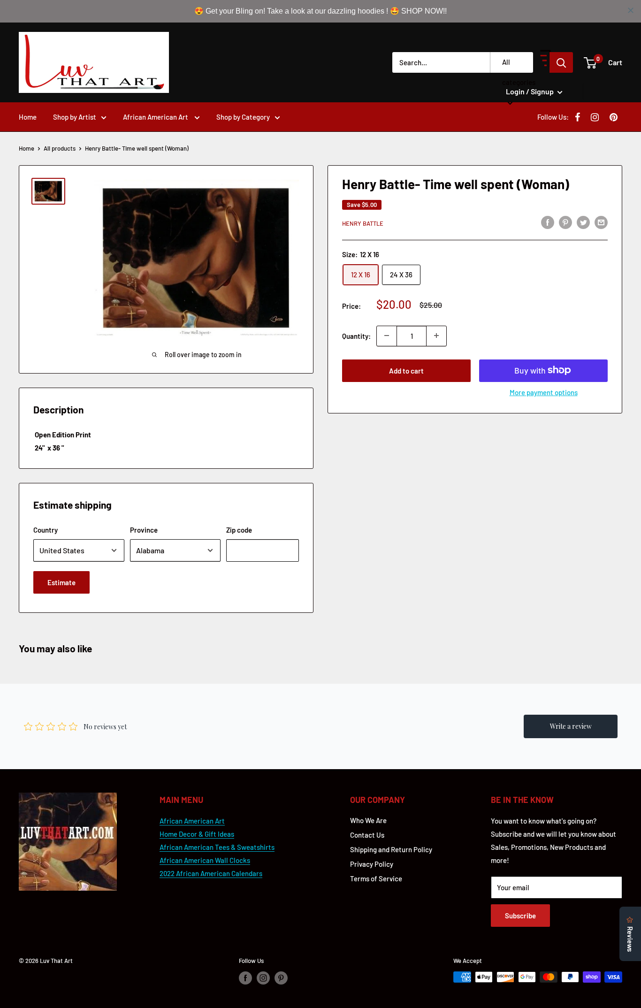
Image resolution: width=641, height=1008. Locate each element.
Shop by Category (243, 117)
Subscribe (520, 915)
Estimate (61, 582)
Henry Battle (362, 223)
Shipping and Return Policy (391, 849)
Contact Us (367, 835)
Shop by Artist (74, 117)
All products (60, 148)
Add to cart (406, 370)
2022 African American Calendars (211, 873)
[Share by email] (601, 222)
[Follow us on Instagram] (263, 978)
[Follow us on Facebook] (245, 978)
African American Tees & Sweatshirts (217, 847)
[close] (630, 10)
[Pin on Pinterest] (565, 222)
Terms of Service (376, 878)
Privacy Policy (371, 864)
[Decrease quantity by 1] (387, 335)
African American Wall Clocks (205, 860)
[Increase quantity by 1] (436, 335)
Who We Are (368, 820)
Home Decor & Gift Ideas (197, 834)
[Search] (561, 62)
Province (144, 530)
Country (45, 530)
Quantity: (356, 335)
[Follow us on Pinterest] (281, 978)
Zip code (239, 530)
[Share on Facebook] (547, 222)
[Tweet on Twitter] (583, 222)
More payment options (544, 392)
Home (28, 117)
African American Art (156, 117)
